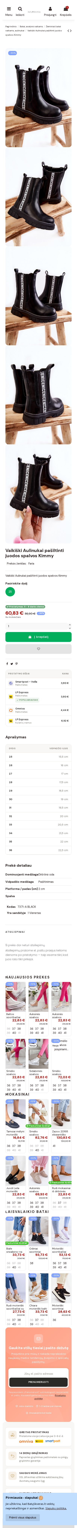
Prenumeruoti (38, 1382)
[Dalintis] (7, 664)
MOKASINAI (17, 1094)
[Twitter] (11, 664)
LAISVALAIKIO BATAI (27, 1211)
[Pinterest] (17, 664)
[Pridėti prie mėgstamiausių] (38, 649)
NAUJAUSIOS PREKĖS (27, 977)
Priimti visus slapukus (22, 1517)
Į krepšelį (41, 637)
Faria (31, 563)
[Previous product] (68, 30)
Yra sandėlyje (16, 913)
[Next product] (71, 30)
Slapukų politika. (56, 1508)
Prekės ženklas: (16, 563)
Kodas (11, 907)
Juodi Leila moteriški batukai (12, 1191)
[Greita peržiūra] (23, 994)
